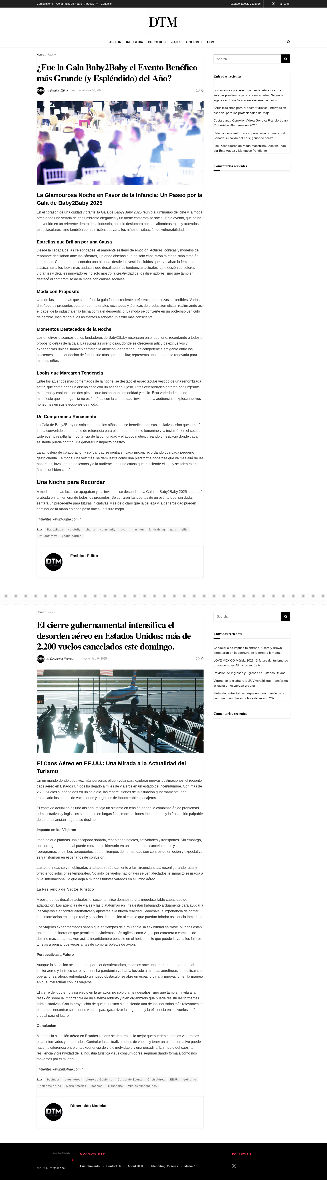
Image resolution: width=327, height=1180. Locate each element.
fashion (138, 529)
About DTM (91, 3)
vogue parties (71, 536)
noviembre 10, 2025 (90, 90)
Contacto (106, 3)
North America (76, 1086)
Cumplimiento (45, 3)
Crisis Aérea (156, 1079)
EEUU (174, 1079)
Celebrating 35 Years (69, 3)
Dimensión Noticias (61, 658)
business (53, 1079)
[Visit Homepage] (163, 22)
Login (286, 3)
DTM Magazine (55, 1168)
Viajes (175, 42)
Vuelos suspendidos (142, 1086)
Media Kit (190, 1166)
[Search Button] (288, 42)
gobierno (190, 1079)
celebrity (74, 529)
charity (90, 529)
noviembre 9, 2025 (95, 658)
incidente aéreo (50, 1086)
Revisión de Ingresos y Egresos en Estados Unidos (249, 673)
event (124, 529)
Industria (134, 42)
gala (173, 529)
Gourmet (194, 42)
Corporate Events (130, 1079)
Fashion (114, 42)
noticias (97, 1086)
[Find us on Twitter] (273, 4)
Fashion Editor (59, 90)
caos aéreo (73, 1079)
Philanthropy (48, 536)
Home (211, 42)
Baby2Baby (55, 529)
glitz (185, 529)
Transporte (115, 1086)
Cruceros (157, 42)
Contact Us (113, 1166)
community (107, 529)
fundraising (157, 529)
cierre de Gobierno (99, 1079)
